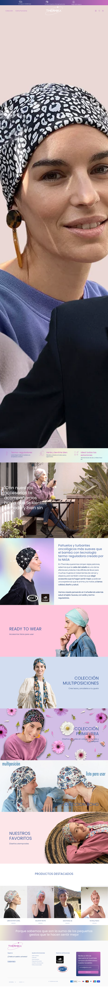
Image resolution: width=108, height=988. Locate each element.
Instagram (11, 961)
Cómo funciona (35, 959)
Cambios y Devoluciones (37, 963)
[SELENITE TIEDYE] (40, 902)
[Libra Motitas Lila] (67, 902)
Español (11, 982)
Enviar (88, 972)
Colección (34, 957)
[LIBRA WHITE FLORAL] (13, 902)
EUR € (21, 982)
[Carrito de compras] (103, 10)
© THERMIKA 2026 (53, 981)
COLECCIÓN (54, 441)
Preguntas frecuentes (37, 961)
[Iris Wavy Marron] (94, 902)
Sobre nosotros (35, 955)
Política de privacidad (37, 964)
